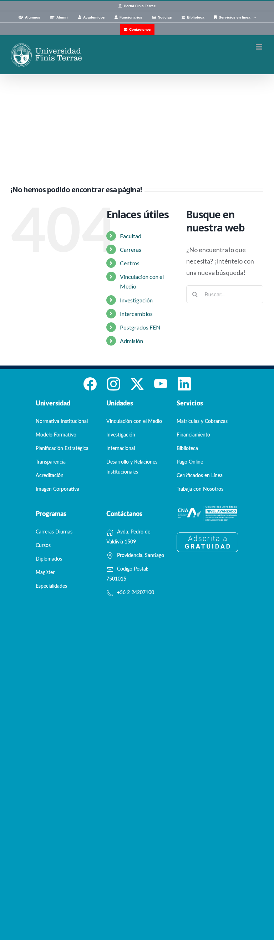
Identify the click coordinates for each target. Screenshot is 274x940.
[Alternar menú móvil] (259, 47)
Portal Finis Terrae (140, 6)
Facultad (130, 236)
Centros (129, 263)
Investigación (136, 300)
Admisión (131, 340)
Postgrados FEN (140, 327)
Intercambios (136, 313)
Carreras (130, 249)
